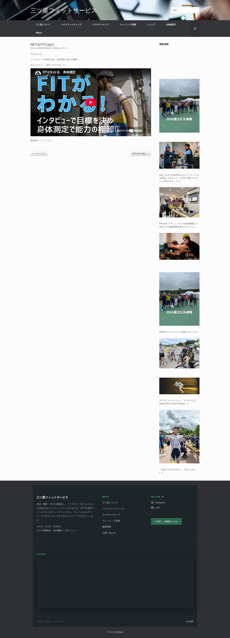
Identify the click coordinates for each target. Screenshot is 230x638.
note (157, 507)
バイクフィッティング (71, 24)
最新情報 (34, 140)
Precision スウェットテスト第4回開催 (176, 58)
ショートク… (39, 153)
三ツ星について (43, 24)
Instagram (160, 502)
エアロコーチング (100, 24)
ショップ (151, 24)
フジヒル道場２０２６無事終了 (173, 69)
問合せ (39, 32)
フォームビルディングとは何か (173, 53)
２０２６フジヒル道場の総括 (172, 49)
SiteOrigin (119, 632)
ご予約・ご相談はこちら (166, 521)
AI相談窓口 (171, 24)
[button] (194, 28)
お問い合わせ (108, 533)
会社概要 (57, 530)
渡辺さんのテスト (60, 48)
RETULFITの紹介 (140, 153)
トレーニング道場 (128, 24)
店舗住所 (47, 530)
